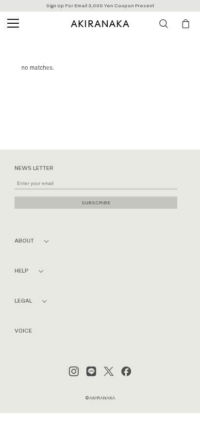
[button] (163, 23)
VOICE (23, 331)
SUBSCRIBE (96, 202)
